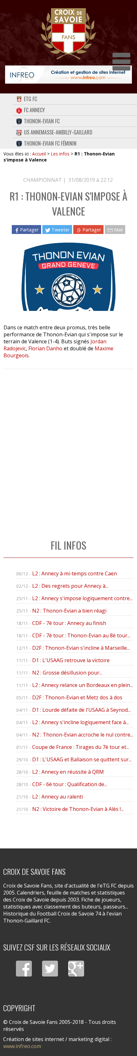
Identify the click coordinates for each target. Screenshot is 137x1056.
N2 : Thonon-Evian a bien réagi (69, 610)
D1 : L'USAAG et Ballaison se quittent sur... (82, 759)
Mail (118, 230)
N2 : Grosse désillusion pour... (67, 672)
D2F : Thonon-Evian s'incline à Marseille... (81, 647)
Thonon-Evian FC (42, 121)
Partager (29, 230)
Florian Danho (45, 348)
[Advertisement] (68, 447)
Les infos (60, 154)
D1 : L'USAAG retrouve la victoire (71, 660)
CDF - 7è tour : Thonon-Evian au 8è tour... (81, 635)
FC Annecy (34, 110)
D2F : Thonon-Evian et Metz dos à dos (77, 697)
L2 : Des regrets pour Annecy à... (70, 585)
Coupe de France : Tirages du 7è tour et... (80, 747)
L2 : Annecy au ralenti (57, 796)
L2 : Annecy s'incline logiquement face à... (80, 722)
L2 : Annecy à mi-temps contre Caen (74, 573)
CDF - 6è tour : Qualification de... (69, 784)
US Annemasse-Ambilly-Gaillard (58, 132)
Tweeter (60, 230)
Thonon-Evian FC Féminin (50, 143)
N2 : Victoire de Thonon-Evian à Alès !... (78, 809)
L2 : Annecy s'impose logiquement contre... (82, 598)
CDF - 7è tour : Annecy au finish (69, 623)
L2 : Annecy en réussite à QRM (68, 771)
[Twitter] (50, 969)
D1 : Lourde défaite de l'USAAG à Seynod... (81, 709)
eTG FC (30, 99)
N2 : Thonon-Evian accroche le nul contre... (82, 734)
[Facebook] (24, 969)
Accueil (39, 154)
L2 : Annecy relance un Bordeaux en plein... (82, 685)
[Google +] (76, 969)
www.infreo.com (22, 1046)
